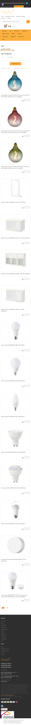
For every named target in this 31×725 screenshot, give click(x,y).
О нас (2, 16)
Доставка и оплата (10, 16)
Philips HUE (16, 30)
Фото (3, 39)
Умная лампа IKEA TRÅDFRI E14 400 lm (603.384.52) (13, 380)
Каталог (9, 18)
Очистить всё (15, 63)
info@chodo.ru (4, 681)
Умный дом (24, 30)
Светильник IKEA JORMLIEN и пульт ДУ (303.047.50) (13, 202)
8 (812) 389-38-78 (13, 3)
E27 (2, 57)
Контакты (3, 18)
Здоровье (4, 30)
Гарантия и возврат (20, 16)
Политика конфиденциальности (7, 695)
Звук (11, 30)
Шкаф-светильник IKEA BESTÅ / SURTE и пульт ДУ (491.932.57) (15, 238)
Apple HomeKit (5, 33)
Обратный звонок (19, 6)
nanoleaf (10, 57)
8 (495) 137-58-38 (5, 3)
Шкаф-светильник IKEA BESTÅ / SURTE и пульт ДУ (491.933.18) (15, 273)
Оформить (14, 26)
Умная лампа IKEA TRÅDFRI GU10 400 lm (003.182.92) (13, 488)
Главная (3, 68)
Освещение (5, 36)
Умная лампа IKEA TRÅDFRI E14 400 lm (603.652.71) (12, 416)
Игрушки (20, 33)
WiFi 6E (13, 33)
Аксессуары (21, 36)
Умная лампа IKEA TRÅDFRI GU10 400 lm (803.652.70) (13, 452)
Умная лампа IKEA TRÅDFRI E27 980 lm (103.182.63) (12, 345)
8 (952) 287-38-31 (21, 3)
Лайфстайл (13, 36)
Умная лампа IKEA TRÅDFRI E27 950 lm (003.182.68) (13, 523)
